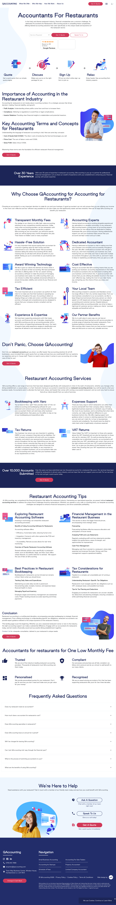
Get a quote (95, 4)
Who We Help (37, 3)
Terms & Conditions (86, 877)
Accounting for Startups (47, 864)
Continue (98, 900)
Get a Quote (60, 35)
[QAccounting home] (9, 3)
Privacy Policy (61, 877)
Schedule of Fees (45, 869)
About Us (60, 3)
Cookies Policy (72, 877)
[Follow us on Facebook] (7, 859)
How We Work (49, 3)
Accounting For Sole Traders (75, 859)
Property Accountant (72, 864)
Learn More (108, 900)
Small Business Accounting (48, 859)
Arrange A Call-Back (14, 881)
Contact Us (6, 631)
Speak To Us (78, 35)
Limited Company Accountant (76, 869)
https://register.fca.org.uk (91, 888)
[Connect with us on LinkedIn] (11, 859)
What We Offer (24, 3)
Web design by (104, 877)
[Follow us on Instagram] (4, 859)
